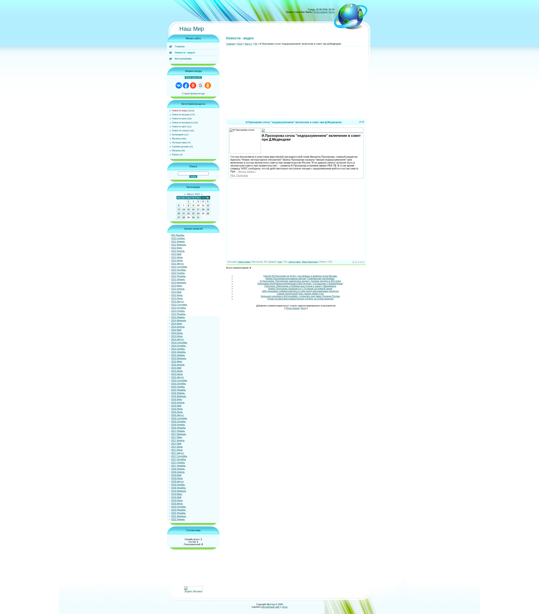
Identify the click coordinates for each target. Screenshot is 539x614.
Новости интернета (182, 122)
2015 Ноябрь (178, 386)
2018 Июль (177, 478)
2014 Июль (177, 336)
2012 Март (176, 247)
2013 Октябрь (178, 307)
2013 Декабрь (178, 314)
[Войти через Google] (200, 85)
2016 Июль (177, 412)
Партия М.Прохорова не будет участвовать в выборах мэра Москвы (300, 276)
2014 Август (177, 339)
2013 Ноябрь (178, 311)
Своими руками (180, 146)
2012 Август (177, 263)
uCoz (285, 607)
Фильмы (176, 150)
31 (198, 217)
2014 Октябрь (178, 345)
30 (193, 217)
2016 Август (177, 415)
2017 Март (176, 437)
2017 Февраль (178, 434)
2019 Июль (177, 503)
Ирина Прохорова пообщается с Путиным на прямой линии (300, 288)
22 (188, 213)
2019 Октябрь (178, 506)
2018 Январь (178, 468)
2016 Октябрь (178, 421)
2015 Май (176, 367)
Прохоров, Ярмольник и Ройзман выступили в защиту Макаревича (300, 286)
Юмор (175, 154)
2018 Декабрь (178, 487)
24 (198, 213)
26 (208, 213)
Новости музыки (181, 114)
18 (203, 209)
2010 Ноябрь (178, 238)
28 (183, 217)
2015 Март (176, 361)
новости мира (294, 262)
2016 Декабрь (178, 427)
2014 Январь (178, 317)
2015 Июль (177, 374)
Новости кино (179, 118)
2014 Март (176, 323)
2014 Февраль (178, 320)
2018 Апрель (178, 472)
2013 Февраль (178, 282)
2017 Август (177, 453)
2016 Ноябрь (178, 424)
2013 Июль (177, 298)
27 (178, 217)
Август (248, 44)
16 (193, 209)
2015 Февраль (178, 358)
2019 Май (176, 497)
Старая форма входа (193, 93)
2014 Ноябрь (178, 349)
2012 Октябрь (178, 270)
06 (256, 44)
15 (188, 209)
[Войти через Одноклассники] (208, 85)
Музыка (176, 138)
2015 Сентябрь (179, 380)
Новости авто (179, 126)
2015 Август (177, 377)
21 (183, 213)
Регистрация (320, 12)
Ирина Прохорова (310, 262)
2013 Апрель (178, 289)
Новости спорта (180, 130)
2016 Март (176, 399)
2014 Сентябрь (179, 342)
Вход (331, 12)
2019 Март (176, 494)
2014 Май (176, 330)
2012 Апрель (178, 251)
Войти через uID (193, 77)
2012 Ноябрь (178, 273)
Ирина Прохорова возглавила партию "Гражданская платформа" (300, 278)
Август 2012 (193, 194)
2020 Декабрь (178, 513)
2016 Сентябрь (179, 418)
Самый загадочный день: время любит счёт (300, 293)
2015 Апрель (178, 364)
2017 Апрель (178, 440)
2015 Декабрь (178, 390)
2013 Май (176, 292)
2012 (239, 44)
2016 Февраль (178, 396)
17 (198, 209)
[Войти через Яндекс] (193, 85)
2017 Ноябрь (178, 462)
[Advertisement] (296, 84)
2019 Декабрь (178, 510)
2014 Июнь (177, 333)
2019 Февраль (178, 491)
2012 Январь (178, 241)
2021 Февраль (178, 516)
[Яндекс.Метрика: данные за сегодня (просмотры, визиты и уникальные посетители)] (193, 589)
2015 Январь (178, 355)
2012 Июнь (177, 257)
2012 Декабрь (178, 276)
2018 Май (176, 475)
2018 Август (177, 481)
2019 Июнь (177, 500)
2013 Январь (178, 279)
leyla (280, 262)
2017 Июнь (177, 446)
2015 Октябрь (178, 383)
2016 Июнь (177, 409)
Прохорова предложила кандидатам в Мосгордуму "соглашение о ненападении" (300, 283)
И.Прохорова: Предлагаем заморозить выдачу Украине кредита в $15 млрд (300, 281)
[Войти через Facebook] (186, 85)
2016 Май (176, 405)
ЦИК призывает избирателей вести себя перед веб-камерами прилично (300, 291)
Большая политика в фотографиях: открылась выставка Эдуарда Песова (300, 296)
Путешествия (179, 142)
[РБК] (263, 131)
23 (193, 213)
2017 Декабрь (178, 465)
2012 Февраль (178, 244)
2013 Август (177, 301)
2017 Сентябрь (179, 456)
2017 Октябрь (178, 459)
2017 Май (176, 443)
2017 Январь (178, 431)
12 (208, 205)
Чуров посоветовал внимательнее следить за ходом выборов (300, 298)
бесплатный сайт (270, 607)
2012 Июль (177, 260)
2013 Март (176, 285)
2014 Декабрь (178, 352)
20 (178, 213)
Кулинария (177, 134)
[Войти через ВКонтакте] (179, 85)
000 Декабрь (177, 235)
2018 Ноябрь (178, 484)
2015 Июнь (177, 371)
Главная (230, 44)
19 (208, 209)
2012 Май (176, 254)
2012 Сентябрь (179, 266)
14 (183, 209)
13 (178, 209)
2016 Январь (178, 393)
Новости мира (179, 110)
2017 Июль (177, 450)
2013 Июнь (177, 295)
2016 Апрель (178, 402)
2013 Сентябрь (179, 304)
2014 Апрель (178, 326)
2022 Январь (178, 519)
